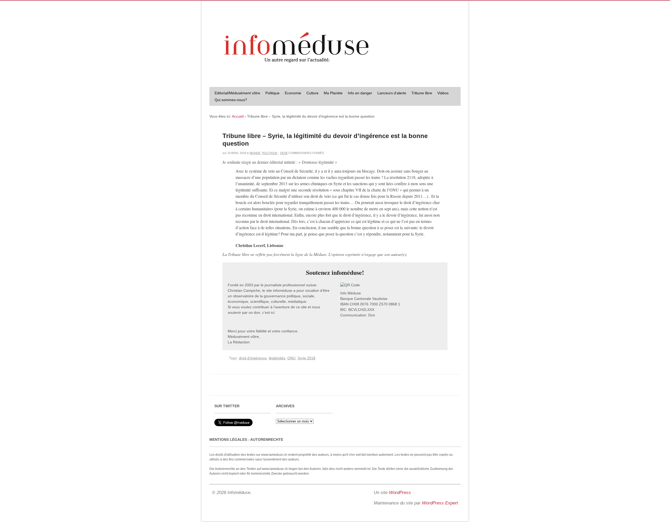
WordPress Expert (440, 503)
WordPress (400, 492)
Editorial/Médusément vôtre (237, 93)
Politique (272, 93)
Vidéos (443, 93)
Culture (312, 93)
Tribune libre (421, 93)
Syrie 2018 (306, 358)
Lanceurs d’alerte (391, 93)
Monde (255, 153)
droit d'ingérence (253, 358)
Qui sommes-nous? (231, 100)
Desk (284, 153)
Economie (293, 93)
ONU (291, 358)
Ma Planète (333, 93)
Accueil (238, 116)
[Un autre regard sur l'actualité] (335, 78)
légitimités (277, 358)
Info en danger (360, 93)
